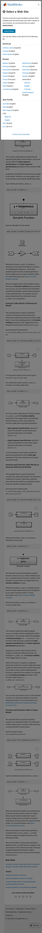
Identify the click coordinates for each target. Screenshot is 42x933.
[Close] (38, 4)
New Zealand (7, 110)
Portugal (25, 73)
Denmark (6, 66)
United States (7, 54)
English (27, 86)
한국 (4, 126)
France (5, 79)
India (4, 107)
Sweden (25, 76)
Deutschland (7, 70)
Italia (4, 86)
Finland (5, 76)
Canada (5, 51)
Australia (6, 104)
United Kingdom (28, 92)
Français (27, 89)
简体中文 (8, 117)
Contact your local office (21, 134)
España (5, 73)
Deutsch (27, 83)
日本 (4, 123)
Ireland (5, 83)
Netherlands (26, 63)
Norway (25, 66)
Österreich (26, 70)
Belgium (5, 63)
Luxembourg (7, 89)
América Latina (8, 48)
